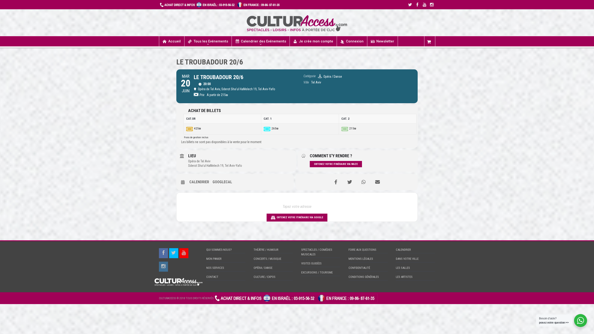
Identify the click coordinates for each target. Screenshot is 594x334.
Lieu (192, 155)
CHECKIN (384, 298)
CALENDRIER (403, 249)
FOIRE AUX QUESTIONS (362, 249)
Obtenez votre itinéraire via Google (300, 217)
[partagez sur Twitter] (349, 182)
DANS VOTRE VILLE (407, 258)
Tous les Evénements (211, 41)
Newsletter (385, 41)
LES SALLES (403, 268)
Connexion (355, 41)
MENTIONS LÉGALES (361, 258)
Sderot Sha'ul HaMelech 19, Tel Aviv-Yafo (215, 165)
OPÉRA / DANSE (263, 268)
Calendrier (199, 182)
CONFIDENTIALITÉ (359, 268)
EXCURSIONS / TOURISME (317, 272)
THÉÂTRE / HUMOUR (266, 249)
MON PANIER (214, 258)
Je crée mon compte (316, 41)
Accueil (174, 41)
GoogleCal (222, 182)
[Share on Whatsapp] (363, 182)
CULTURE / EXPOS (264, 277)
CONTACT (212, 277)
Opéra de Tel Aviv (199, 161)
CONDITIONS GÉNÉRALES (364, 277)
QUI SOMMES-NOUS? (219, 249)
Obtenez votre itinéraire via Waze (336, 164)
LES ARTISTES (404, 277)
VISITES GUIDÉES (311, 263)
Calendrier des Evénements (263, 41)
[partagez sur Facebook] (336, 182)
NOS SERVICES (215, 268)
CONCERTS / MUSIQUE (267, 258)
